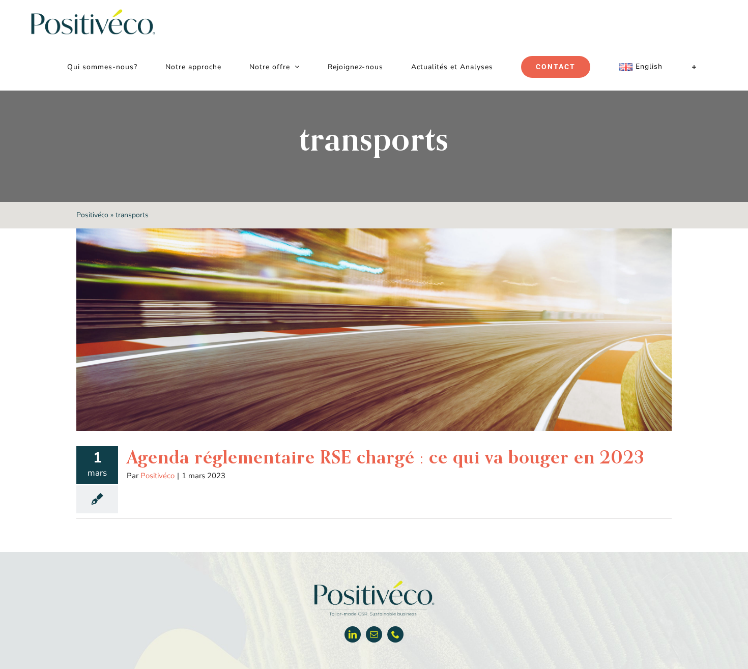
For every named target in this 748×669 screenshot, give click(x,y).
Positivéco (92, 215)
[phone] (395, 634)
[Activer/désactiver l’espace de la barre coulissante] (694, 67)
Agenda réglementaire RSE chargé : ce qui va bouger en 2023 (386, 457)
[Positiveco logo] (374, 583)
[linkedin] (352, 634)
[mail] (374, 634)
